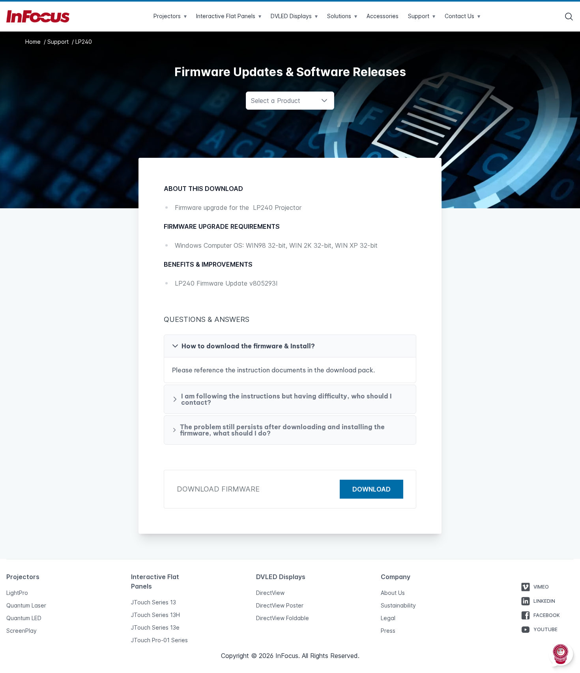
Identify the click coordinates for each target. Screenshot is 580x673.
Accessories (383, 16)
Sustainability (398, 605)
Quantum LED (23, 618)
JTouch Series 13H (155, 614)
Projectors (170, 16)
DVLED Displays (294, 16)
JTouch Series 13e (155, 627)
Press (388, 630)
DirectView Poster (279, 605)
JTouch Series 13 (153, 602)
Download (371, 489)
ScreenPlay (21, 630)
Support (58, 41)
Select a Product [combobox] (275, 101)
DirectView (270, 592)
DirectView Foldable (282, 618)
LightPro (17, 592)
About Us (393, 592)
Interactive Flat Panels (228, 16)
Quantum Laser (26, 605)
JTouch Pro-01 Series (159, 640)
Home (33, 41)
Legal (388, 618)
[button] (290, 346)
